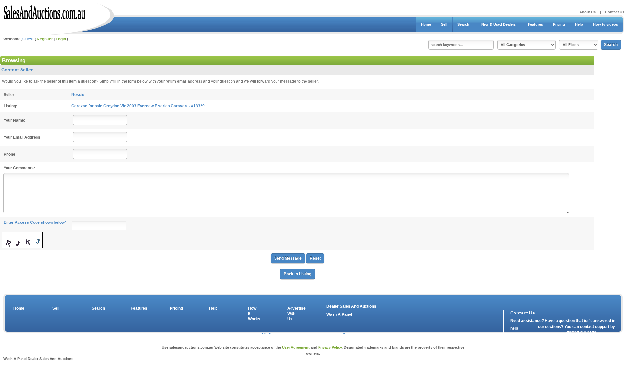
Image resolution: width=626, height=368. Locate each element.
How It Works (253, 314)
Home (426, 24)
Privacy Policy (330, 347)
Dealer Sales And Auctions (351, 306)
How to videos (605, 24)
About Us (587, 12)
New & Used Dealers (498, 24)
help (514, 328)
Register (45, 39)
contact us (548, 334)
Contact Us (614, 12)
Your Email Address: (23, 137)
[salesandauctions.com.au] (45, 11)
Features (535, 24)
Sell (444, 24)
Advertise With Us (292, 314)
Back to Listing (297, 274)
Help (579, 24)
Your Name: (14, 120)
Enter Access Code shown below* (35, 222)
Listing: (10, 106)
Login (61, 39)
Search (463, 24)
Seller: (10, 94)
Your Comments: (19, 168)
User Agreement (296, 347)
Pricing (559, 24)
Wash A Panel (339, 314)
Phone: (10, 154)
